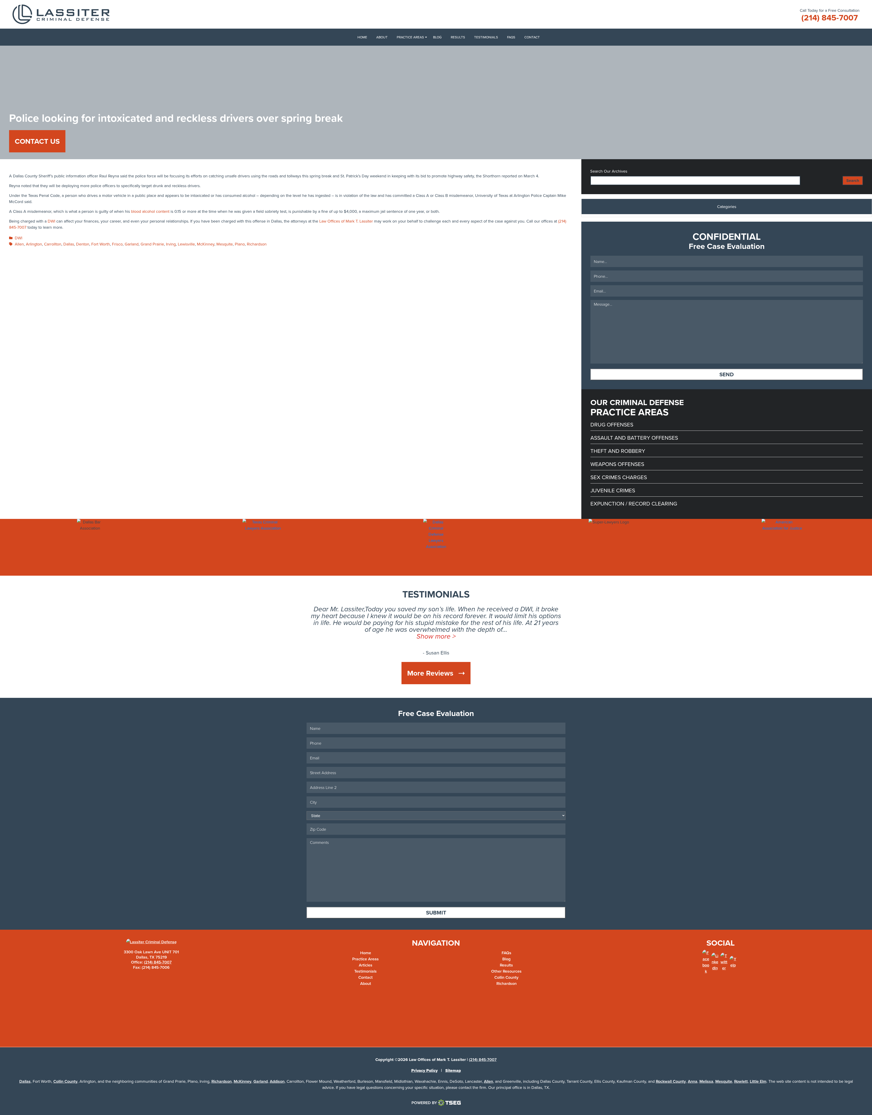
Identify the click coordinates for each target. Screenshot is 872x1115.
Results (458, 37)
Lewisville (186, 244)
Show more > (436, 636)
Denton (82, 244)
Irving (171, 244)
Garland (132, 244)
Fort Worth (100, 244)
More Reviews (431, 673)
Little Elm (758, 1081)
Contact (532, 37)
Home (362, 37)
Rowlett (741, 1081)
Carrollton (52, 244)
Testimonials (486, 37)
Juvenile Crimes (612, 490)
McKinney (205, 244)
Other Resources (506, 971)
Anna (692, 1081)
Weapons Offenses (617, 464)
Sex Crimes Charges (618, 477)
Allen (19, 244)
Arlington (34, 244)
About (382, 37)
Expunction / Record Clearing (633, 503)
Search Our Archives (608, 171)
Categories (726, 206)
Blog (437, 37)
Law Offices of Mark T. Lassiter (346, 221)
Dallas (68, 244)
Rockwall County (671, 1081)
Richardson (257, 244)
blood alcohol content (150, 211)
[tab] (727, 208)
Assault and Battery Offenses (634, 437)
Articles (365, 965)
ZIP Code (566, 845)
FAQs (511, 37)
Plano (240, 244)
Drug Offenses (611, 424)
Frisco (117, 244)
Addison (277, 1081)
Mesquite (224, 244)
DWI (51, 221)
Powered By (424, 1102)
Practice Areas (410, 37)
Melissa (706, 1081)
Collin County (506, 977)
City (566, 806)
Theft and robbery (617, 451)
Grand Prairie (152, 244)
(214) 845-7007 (158, 962)
